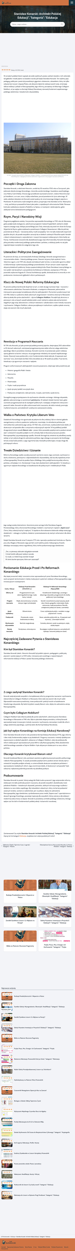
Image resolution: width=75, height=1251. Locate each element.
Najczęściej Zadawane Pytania (15, 1247)
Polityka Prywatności (57, 1247)
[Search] (61, 24)
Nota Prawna (28, 1247)
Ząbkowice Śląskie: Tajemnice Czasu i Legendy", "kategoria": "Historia (16, 845)
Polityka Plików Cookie (44, 1247)
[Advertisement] (37, 51)
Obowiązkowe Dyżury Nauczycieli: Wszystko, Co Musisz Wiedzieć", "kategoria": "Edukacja (56, 845)
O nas (35, 1247)
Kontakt (3, 1247)
